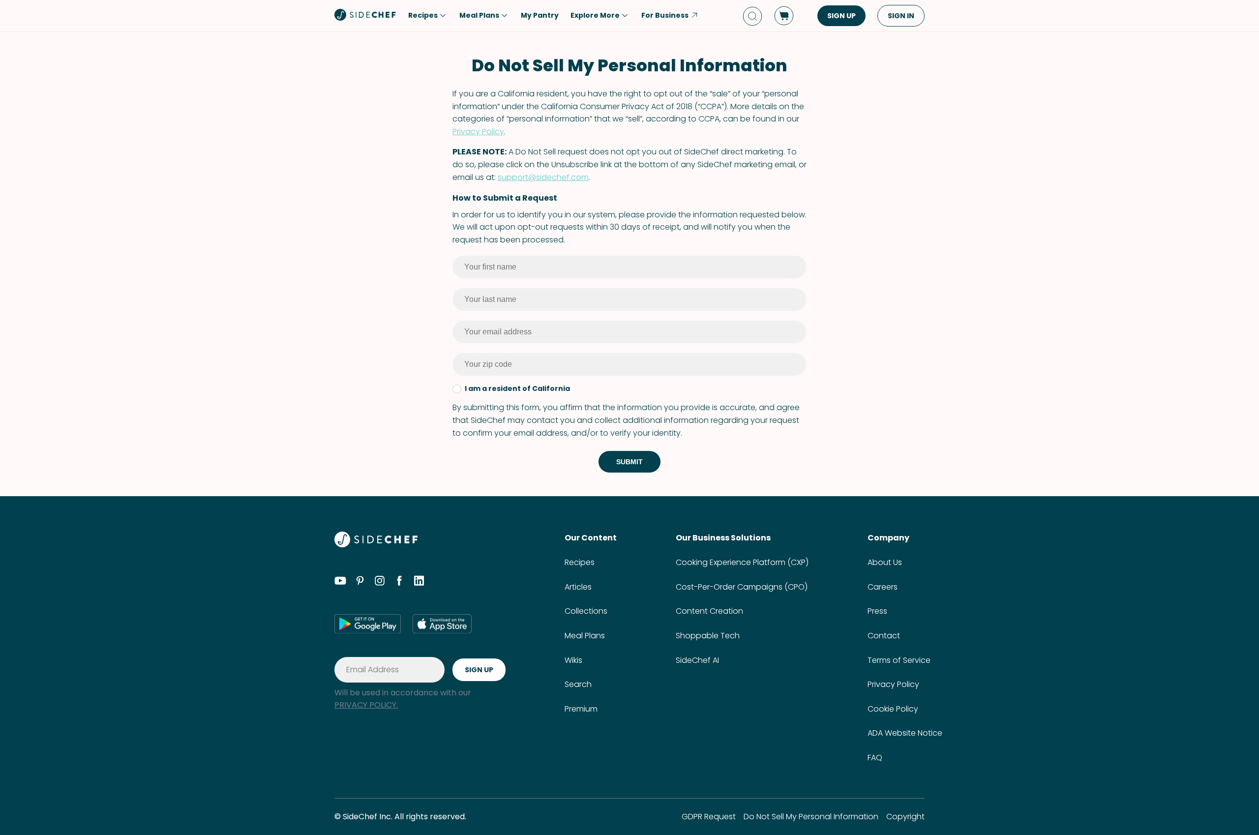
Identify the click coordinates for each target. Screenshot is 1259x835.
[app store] (442, 623)
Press (877, 611)
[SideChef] (376, 544)
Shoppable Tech (708, 635)
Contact (884, 635)
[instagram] (380, 582)
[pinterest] (360, 582)
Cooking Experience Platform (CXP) (742, 562)
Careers (883, 587)
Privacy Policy (478, 131)
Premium (581, 709)
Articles (578, 587)
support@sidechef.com (543, 177)
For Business (665, 15)
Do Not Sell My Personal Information (811, 816)
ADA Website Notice (905, 733)
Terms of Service (899, 660)
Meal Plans (585, 635)
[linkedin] (419, 582)
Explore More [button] (595, 15)
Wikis (573, 660)
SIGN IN (901, 16)
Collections (586, 611)
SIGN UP (841, 16)
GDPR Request (709, 816)
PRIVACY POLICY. (366, 705)
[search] (752, 16)
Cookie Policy (893, 709)
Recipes (580, 562)
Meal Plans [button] (479, 15)
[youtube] (340, 582)
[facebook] (399, 582)
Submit (629, 462)
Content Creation (709, 611)
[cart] (784, 16)
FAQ (875, 757)
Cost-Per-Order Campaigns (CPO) (742, 587)
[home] (365, 15)
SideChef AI (697, 660)
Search (578, 684)
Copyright (905, 816)
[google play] (367, 623)
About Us (885, 562)
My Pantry (540, 15)
